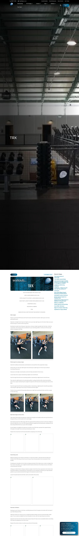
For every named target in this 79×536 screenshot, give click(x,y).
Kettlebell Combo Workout (61, 295)
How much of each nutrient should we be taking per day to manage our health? (61, 282)
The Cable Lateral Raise (60, 279)
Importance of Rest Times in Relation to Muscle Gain (61, 300)
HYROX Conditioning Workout (59, 285)
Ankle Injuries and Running (61, 304)
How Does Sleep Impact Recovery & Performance (60, 293)
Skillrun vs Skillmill (58, 302)
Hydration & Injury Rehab (60, 309)
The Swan (56, 290)
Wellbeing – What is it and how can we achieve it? (60, 288)
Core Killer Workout (59, 306)
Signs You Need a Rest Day (60, 307)
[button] (29, 4)
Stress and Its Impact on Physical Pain (60, 297)
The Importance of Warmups (59, 277)
